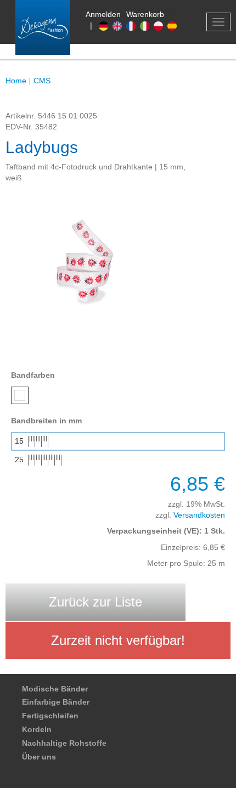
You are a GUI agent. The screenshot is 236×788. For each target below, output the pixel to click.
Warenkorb (145, 14)
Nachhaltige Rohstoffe (64, 743)
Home (15, 80)
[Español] (173, 25)
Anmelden (103, 14)
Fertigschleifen (50, 715)
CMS (41, 80)
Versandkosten (199, 515)
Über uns (39, 756)
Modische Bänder (55, 688)
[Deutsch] (106, 25)
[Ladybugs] (87, 265)
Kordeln (37, 729)
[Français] (133, 25)
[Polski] (160, 25)
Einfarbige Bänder (55, 702)
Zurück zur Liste (95, 601)
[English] (119, 25)
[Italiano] (147, 25)
